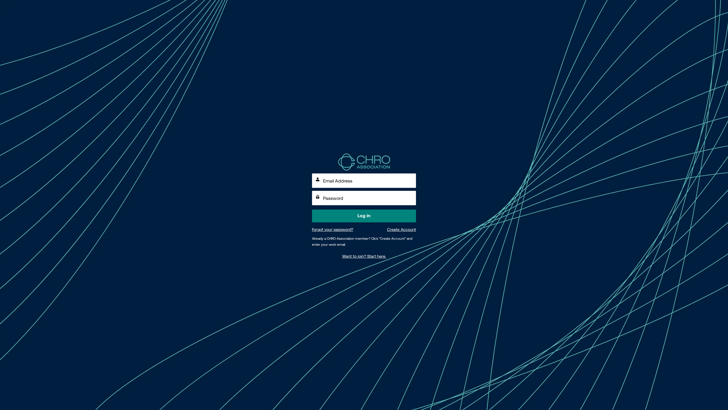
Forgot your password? (332, 229)
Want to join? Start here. (364, 256)
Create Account (401, 229)
